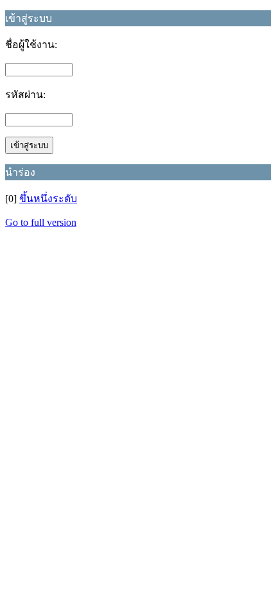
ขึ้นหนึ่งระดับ (48, 198)
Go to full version (40, 222)
